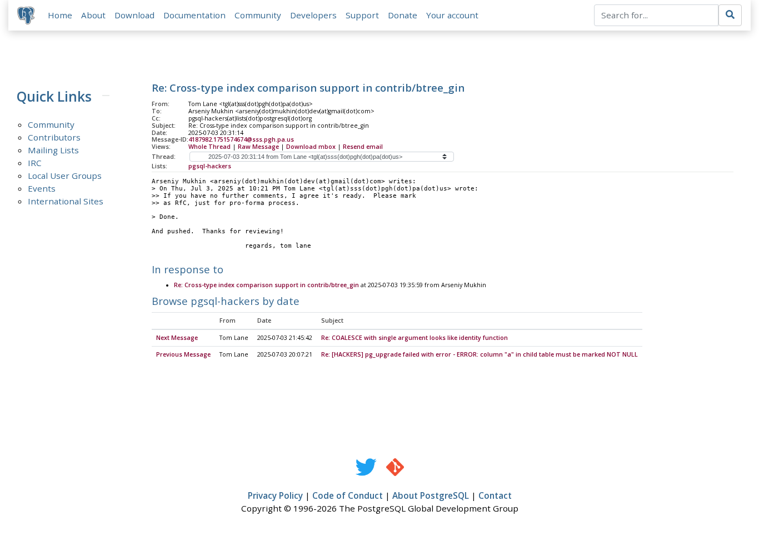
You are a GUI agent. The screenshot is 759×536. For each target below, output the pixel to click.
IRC (35, 162)
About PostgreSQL (430, 495)
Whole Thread (209, 147)
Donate (402, 15)
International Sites (65, 201)
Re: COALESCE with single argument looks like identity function (414, 338)
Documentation (194, 15)
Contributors (54, 137)
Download (134, 15)
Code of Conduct (347, 495)
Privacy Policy (275, 495)
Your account (452, 15)
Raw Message (258, 147)
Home (60, 15)
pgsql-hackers (209, 166)
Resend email (363, 147)
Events (42, 188)
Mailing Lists (53, 150)
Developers (313, 15)
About (93, 15)
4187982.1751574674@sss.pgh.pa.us (241, 139)
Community (257, 15)
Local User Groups (65, 175)
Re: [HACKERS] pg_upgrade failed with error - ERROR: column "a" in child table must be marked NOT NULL (479, 354)
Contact (495, 495)
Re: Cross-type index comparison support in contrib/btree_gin (266, 285)
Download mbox (311, 147)
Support (362, 15)
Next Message (177, 338)
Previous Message (183, 354)
